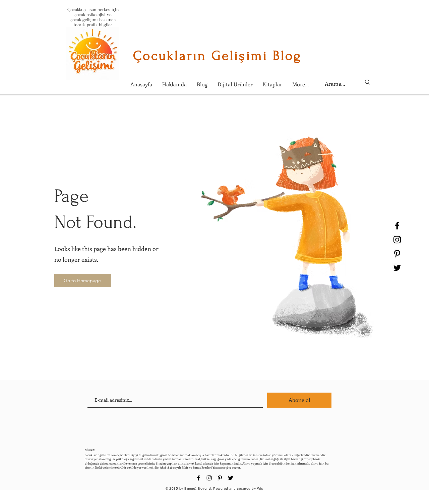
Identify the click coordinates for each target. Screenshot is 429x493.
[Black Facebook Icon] (397, 226)
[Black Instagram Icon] (397, 240)
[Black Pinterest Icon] (397, 254)
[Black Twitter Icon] (397, 268)
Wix (260, 488)
